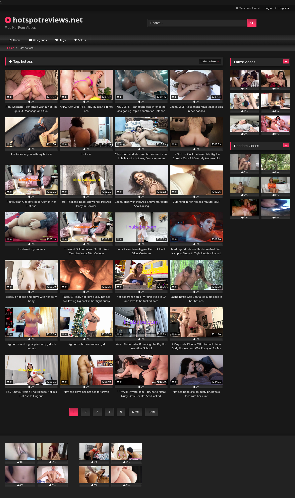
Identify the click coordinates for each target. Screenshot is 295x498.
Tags (63, 40)
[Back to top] (282, 487)
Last (152, 412)
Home (17, 40)
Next (135, 412)
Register (284, 8)
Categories (40, 40)
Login (268, 8)
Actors (82, 40)
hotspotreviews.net (47, 20)
